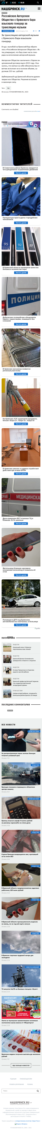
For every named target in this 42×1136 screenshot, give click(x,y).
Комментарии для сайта (32, 111)
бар (8, 88)
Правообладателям (26, 1079)
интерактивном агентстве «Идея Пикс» (27, 1121)
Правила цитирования (16, 1084)
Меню (39, 9)
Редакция (13, 1079)
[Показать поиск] (37, 2)
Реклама (30, 1084)
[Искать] (37, 1091)
